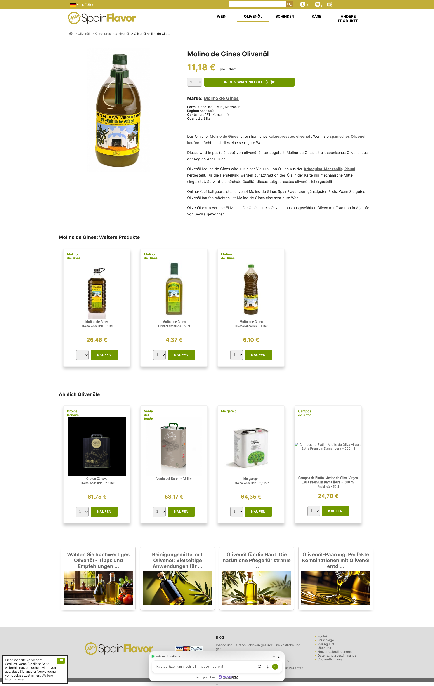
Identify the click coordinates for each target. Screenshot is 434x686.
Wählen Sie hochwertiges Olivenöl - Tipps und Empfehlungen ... (98, 560)
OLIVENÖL (253, 16)
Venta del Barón (148, 415)
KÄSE (316, 16)
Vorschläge (326, 640)
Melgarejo (229, 411)
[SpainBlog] (329, 5)
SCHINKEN (285, 16)
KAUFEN (104, 355)
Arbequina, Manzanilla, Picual (329, 169)
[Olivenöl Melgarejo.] (251, 474)
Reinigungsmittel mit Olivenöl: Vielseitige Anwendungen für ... (177, 560)
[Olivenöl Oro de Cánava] (97, 474)
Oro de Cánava (73, 413)
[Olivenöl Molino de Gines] (97, 318)
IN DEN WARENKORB (244, 82)
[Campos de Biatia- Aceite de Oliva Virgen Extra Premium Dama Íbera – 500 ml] (328, 448)
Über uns (324, 648)
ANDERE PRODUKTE (348, 18)
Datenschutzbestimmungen (338, 655)
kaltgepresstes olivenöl (289, 136)
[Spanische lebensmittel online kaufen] (102, 21)
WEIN (221, 16)
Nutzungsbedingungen (335, 651)
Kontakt (323, 636)
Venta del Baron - (174, 478)
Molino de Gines (221, 98)
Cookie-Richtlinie (330, 659)
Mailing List (326, 644)
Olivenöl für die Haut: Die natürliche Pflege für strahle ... (257, 560)
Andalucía (207, 111)
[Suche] (289, 4)
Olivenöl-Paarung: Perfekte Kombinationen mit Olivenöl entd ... (336, 560)
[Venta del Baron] (173, 474)
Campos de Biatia (304, 413)
